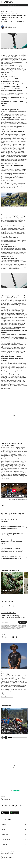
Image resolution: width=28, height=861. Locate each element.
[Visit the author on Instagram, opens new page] (2, 693)
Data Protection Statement (15, 628)
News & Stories (9, 11)
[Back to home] (8, 2)
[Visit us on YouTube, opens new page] (9, 637)
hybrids (21, 174)
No (12, 606)
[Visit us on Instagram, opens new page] (6, 637)
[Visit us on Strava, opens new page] (13, 637)
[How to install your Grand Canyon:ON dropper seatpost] (14, 490)
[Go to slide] (15, 737)
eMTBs (19, 380)
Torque (20, 381)
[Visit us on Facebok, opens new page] (2, 637)
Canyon (2, 11)
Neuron (6, 381)
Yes (5, 606)
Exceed (23, 384)
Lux (9, 381)
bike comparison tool (12, 468)
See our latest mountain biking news (9, 13)
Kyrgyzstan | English (8, 857)
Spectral (3, 381)
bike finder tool (17, 464)
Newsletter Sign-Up (8, 799)
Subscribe (22, 622)
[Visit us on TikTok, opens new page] (16, 637)
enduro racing (22, 144)
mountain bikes (5, 174)
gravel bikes (3, 176)
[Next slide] (5, 737)
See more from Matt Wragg (7, 696)
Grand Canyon (13, 381)
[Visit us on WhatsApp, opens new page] (20, 637)
